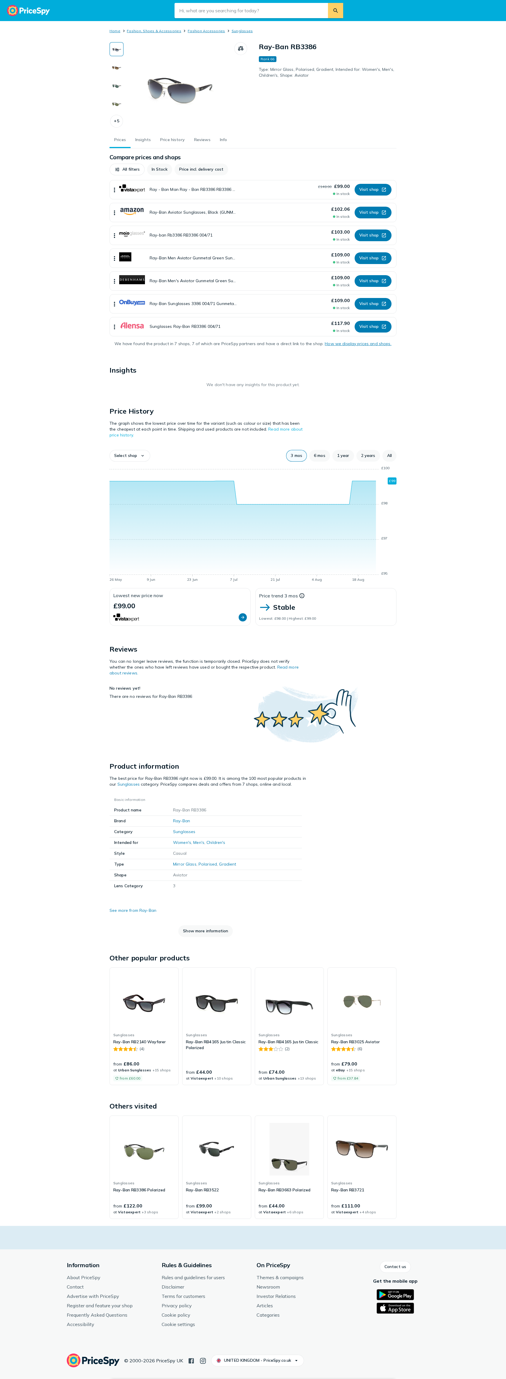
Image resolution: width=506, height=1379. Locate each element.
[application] (253, 524)
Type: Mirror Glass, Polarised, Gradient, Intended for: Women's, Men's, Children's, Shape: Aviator (326, 72)
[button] (116, 121)
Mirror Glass (184, 864)
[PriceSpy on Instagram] (202, 1360)
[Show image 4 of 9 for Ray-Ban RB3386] (117, 104)
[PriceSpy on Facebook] (191, 1360)
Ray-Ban (181, 820)
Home (115, 31)
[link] (144, 1026)
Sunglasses (242, 31)
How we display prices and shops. (358, 343)
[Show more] (114, 190)
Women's (182, 842)
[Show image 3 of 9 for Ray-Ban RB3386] (117, 85)
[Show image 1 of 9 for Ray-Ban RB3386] (117, 49)
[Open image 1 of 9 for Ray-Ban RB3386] (179, 86)
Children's (215, 842)
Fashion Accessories (206, 31)
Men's (198, 842)
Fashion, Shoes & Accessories (154, 31)
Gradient (227, 864)
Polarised (208, 864)
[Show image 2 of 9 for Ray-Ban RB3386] (117, 67)
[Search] (335, 10)
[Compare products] (240, 48)
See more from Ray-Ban (133, 910)
